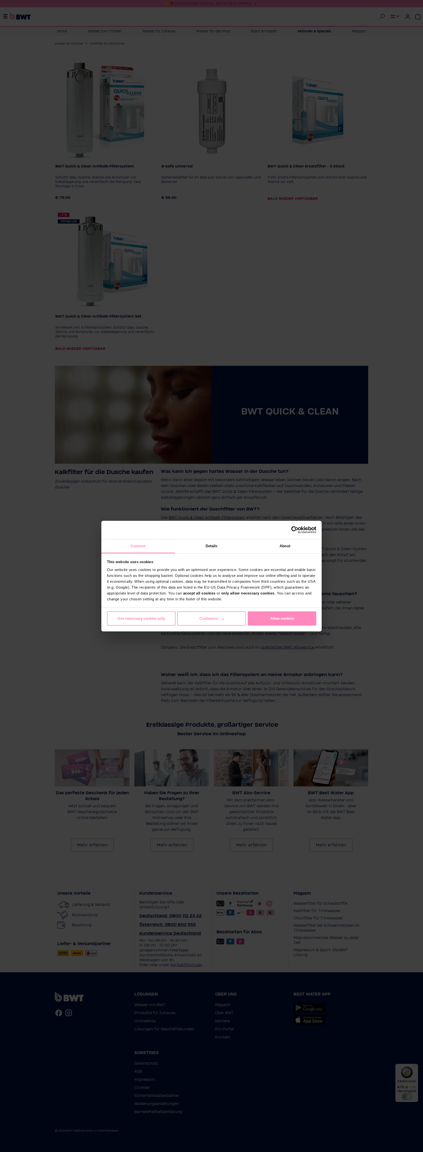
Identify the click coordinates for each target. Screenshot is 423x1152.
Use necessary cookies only (141, 618)
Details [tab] (212, 546)
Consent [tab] (138, 546)
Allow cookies (282, 618)
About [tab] (285, 546)
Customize (209, 618)
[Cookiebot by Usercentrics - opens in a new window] (294, 530)
